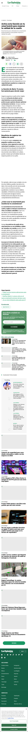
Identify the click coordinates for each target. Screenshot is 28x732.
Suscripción (4, 701)
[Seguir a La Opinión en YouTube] (10, 654)
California (16, 402)
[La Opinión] (14, 3)
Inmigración (16, 665)
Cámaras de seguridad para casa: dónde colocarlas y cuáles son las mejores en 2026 (19, 342)
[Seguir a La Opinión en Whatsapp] (22, 654)
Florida (15, 684)
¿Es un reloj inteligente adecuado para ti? (14, 300)
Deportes (16, 673)
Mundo (15, 423)
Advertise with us (18, 703)
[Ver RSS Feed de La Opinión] (4, 657)
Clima (15, 701)
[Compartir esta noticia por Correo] (17, 63)
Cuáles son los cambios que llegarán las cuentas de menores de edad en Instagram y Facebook (13, 556)
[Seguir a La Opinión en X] (4, 654)
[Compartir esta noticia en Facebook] (10, 63)
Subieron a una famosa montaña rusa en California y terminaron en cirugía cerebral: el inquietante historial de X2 (18, 408)
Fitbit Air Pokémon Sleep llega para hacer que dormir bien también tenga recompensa (13, 609)
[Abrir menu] (2, 2)
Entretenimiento (17, 382)
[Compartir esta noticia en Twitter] (14, 63)
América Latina (17, 668)
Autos (15, 679)
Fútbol (17, 6)
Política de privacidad (7, 331)
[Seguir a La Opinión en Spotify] (1, 657)
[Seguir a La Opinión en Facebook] (1, 654)
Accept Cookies (14, 729)
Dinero (2, 676)
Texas (2, 684)
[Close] (26, 709)
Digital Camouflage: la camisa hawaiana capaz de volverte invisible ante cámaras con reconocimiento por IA (13, 582)
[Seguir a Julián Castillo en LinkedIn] (14, 60)
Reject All (14, 725)
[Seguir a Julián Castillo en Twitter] (11, 60)
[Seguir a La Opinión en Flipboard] (19, 654)
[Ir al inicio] (7, 651)
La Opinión (3, 20)
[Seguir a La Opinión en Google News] (16, 654)
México (3, 670)
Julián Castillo (11, 57)
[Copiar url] (21, 63)
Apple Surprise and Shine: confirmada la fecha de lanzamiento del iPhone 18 (13, 634)
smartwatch (6, 307)
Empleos (16, 698)
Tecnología (9, 20)
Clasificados (16, 695)
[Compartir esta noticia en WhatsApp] (6, 63)
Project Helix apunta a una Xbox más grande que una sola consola (18, 359)
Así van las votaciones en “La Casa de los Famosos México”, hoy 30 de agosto (18, 386)
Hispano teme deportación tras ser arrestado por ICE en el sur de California (18, 417)
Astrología (3, 687)
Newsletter (3, 698)
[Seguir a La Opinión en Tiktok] (13, 654)
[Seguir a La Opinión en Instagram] (7, 654)
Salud (2, 679)
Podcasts (3, 695)
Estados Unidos (4, 665)
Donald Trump (5, 6)
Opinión (15, 676)
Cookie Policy (11, 718)
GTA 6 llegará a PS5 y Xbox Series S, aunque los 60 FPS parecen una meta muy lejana (19, 351)
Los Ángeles (17, 670)
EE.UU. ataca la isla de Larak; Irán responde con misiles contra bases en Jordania (18, 427)
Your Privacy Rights (14, 721)
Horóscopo (3, 703)
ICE (12, 6)
